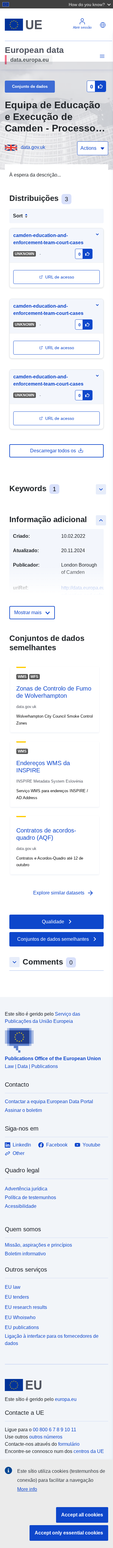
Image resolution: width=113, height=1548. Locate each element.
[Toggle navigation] (101, 56)
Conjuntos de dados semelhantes (53, 939)
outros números (45, 1436)
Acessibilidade (20, 1206)
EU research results (26, 1307)
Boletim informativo (25, 1253)
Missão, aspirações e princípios (38, 1245)
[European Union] (54, 1385)
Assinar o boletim (23, 1110)
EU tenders (17, 1297)
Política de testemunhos (30, 1197)
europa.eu (66, 1399)
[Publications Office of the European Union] (54, 1039)
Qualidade (53, 921)
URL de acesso (59, 277)
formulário (69, 1444)
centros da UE (89, 1451)
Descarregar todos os (53, 450)
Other (18, 1153)
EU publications (22, 1327)
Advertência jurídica (26, 1188)
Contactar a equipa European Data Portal (49, 1101)
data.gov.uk (33, 147)
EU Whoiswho (20, 1317)
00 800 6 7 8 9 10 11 (54, 1429)
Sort (18, 215)
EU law (12, 1287)
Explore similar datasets (63, 893)
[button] (90, 4)
